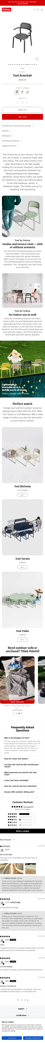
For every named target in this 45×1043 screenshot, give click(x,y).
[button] (22, 745)
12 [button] (29, 64)
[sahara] (14, 713)
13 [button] (31, 64)
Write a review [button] (22, 831)
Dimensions (6, 136)
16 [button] (36, 64)
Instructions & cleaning (11, 141)
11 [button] (27, 64)
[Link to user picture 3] (30, 868)
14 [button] (33, 64)
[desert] (27, 92)
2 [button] (10, 64)
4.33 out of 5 (28, 807)
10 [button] (25, 64)
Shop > (22, 495)
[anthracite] (17, 92)
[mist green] (22, 92)
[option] (22, 3)
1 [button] (8, 64)
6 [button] (18, 64)
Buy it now (22, 117)
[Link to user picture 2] (18, 868)
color (22, 88)
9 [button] (23, 64)
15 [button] (34, 64)
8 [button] (21, 64)
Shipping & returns (9, 146)
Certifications (21, 1015)
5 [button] (16, 64)
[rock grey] (19, 713)
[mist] (16, 713)
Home (22, 68)
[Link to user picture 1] (5, 868)
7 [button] (19, 64)
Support (21, 1009)
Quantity (22, 98)
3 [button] (12, 64)
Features (5, 131)
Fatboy (22, 72)
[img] (5, 846)
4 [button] (14, 64)
